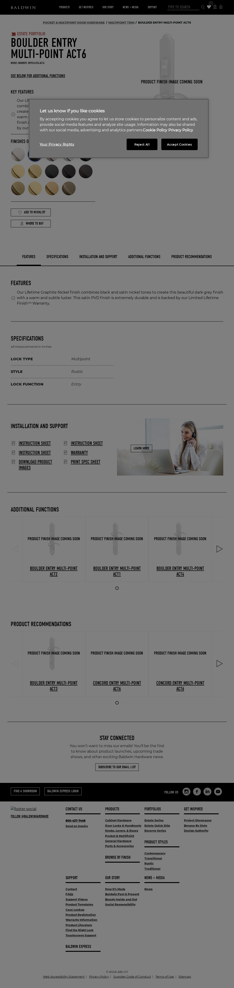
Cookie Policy (155, 130)
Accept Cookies (179, 144)
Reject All (142, 144)
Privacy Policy (180, 130)
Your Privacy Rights (57, 144)
